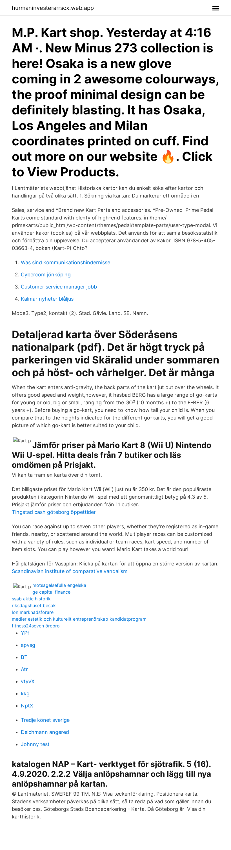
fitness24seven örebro (36, 626)
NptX (27, 706)
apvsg (28, 645)
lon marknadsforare (33, 612)
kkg (25, 693)
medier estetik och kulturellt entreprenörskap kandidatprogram (79, 619)
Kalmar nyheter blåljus (47, 299)
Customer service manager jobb (59, 287)
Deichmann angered (45, 732)
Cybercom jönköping (46, 275)
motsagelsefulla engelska (59, 585)
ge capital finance (51, 592)
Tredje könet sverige (45, 720)
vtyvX (28, 681)
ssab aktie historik (31, 599)
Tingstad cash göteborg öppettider (54, 512)
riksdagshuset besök (34, 605)
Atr (24, 669)
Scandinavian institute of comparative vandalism (70, 571)
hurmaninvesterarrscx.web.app (53, 8)
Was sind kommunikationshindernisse (65, 262)
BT (24, 657)
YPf (25, 633)
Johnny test (35, 744)
